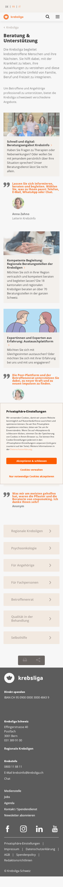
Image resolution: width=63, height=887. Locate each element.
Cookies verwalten (31, 469)
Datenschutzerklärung (21, 449)
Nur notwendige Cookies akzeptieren (31, 476)
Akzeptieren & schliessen (31, 461)
